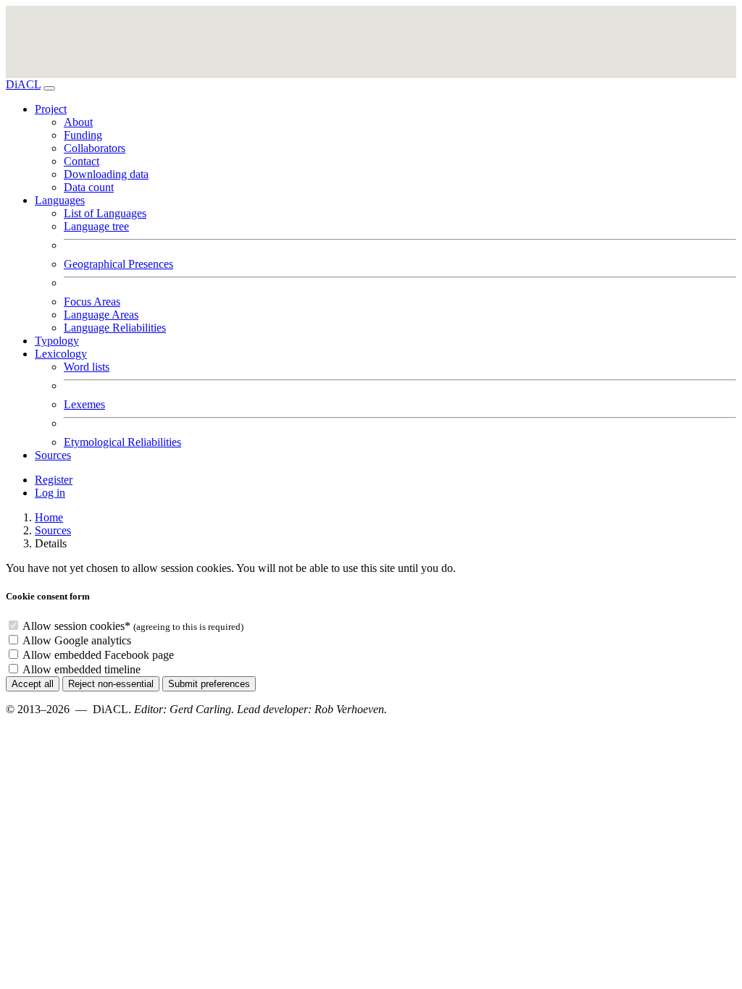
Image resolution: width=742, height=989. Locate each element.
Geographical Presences (118, 264)
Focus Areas (92, 301)
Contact (81, 161)
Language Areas (101, 314)
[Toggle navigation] (49, 88)
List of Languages (105, 213)
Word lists (86, 367)
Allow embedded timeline (81, 669)
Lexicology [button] (61, 354)
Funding (83, 135)
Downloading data (106, 174)
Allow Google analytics (76, 640)
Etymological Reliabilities (122, 442)
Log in (50, 493)
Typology (57, 340)
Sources (53, 455)
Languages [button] (60, 200)
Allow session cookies (76, 626)
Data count (89, 187)
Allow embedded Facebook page (98, 655)
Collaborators (94, 148)
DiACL (23, 84)
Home (49, 517)
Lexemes (84, 404)
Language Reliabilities (115, 327)
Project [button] (51, 109)
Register (53, 480)
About (78, 122)
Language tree (96, 226)
